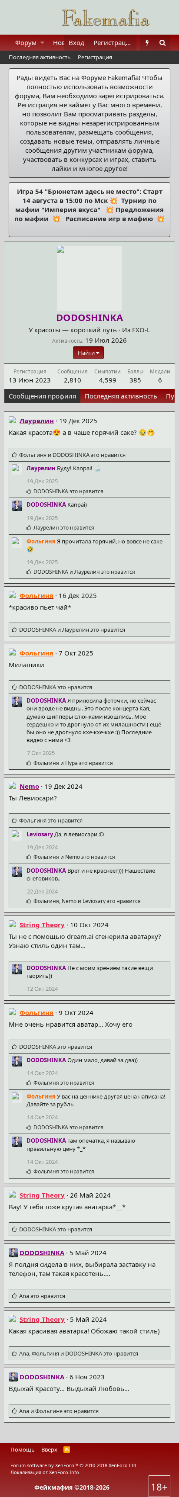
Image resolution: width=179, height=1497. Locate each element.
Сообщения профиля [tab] (42, 396)
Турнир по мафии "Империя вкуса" (85, 205)
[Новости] (147, 43)
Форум (25, 42)
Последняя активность (40, 57)
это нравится (68, 491)
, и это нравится (87, 901)
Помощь (22, 1449)
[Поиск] (162, 43)
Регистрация (95, 57)
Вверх (49, 1449)
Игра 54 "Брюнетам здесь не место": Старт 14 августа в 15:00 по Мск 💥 (89, 196)
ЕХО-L (141, 329)
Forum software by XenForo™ (74, 1465)
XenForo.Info (64, 1472)
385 (135, 380)
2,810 (72, 380)
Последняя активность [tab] (121, 396)
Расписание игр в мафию (108, 218)
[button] (42, 43)
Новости (66, 42)
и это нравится (72, 455)
